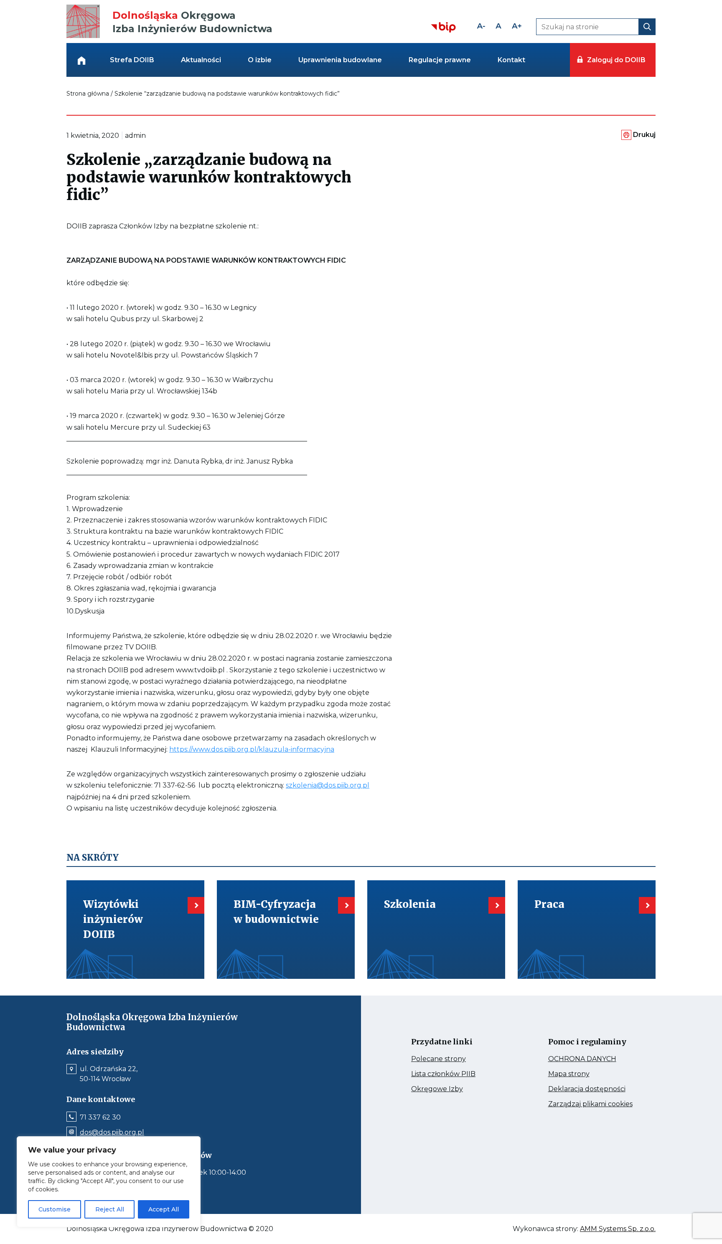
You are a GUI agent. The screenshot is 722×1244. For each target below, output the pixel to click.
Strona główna (87, 93)
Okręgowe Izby (454, 1089)
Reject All (109, 1209)
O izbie (260, 60)
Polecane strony (454, 1059)
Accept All (163, 1209)
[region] (109, 1181)
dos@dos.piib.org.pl (112, 1132)
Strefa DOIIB (132, 60)
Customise (54, 1209)
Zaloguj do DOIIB (616, 60)
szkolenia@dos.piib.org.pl (327, 785)
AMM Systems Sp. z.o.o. (618, 1229)
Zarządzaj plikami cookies (593, 1104)
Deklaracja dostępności (593, 1089)
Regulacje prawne (440, 60)
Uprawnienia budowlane (340, 60)
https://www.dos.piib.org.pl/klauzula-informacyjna (251, 749)
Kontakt (511, 60)
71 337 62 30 (100, 1117)
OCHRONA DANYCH (593, 1059)
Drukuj (644, 135)
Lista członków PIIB (456, 1074)
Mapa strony (580, 1074)
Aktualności (201, 60)
